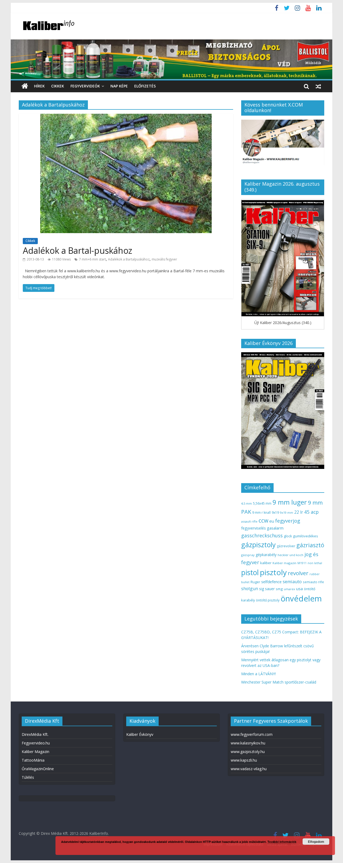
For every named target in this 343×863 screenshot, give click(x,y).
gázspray (248, 555)
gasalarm (275, 528)
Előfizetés (145, 86)
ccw (263, 520)
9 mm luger (290, 502)
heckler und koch (290, 555)
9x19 (275, 512)
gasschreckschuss (262, 535)
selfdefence (271, 581)
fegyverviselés (253, 528)
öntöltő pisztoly (267, 600)
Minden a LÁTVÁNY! (258, 673)
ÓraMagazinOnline (38, 768)
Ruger (255, 581)
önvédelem (301, 598)
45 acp (311, 512)
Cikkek (57, 86)
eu (271, 521)
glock (288, 536)
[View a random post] (318, 86)
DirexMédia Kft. (35, 734)
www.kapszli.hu (244, 760)
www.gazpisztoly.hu (248, 751)
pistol (250, 572)
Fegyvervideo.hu (36, 743)
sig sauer (267, 588)
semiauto (292, 582)
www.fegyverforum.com (252, 734)
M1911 (302, 563)
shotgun (249, 589)
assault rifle (249, 521)
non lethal (315, 563)
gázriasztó (310, 545)
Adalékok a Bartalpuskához (129, 259)
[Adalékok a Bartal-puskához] (126, 117)
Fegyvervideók (85, 86)
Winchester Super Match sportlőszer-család (278, 682)
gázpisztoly (258, 544)
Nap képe (119, 86)
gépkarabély (266, 554)
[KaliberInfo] (25, 86)
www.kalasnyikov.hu (248, 743)
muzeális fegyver (164, 259)
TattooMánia (33, 760)
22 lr (298, 512)
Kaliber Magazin (35, 751)
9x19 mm (286, 513)
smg (279, 588)
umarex (289, 589)
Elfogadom (316, 841)
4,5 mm (246, 503)
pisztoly (273, 572)
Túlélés (28, 777)
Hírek (39, 86)
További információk (281, 842)
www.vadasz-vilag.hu (249, 768)
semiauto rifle (313, 582)
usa (299, 588)
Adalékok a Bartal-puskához (77, 250)
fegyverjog (287, 520)
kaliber (265, 562)
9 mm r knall (261, 512)
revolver (298, 573)
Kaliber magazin (284, 563)
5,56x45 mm (262, 503)
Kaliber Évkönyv (139, 734)
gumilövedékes (305, 536)
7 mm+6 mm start (92, 259)
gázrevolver (286, 546)
